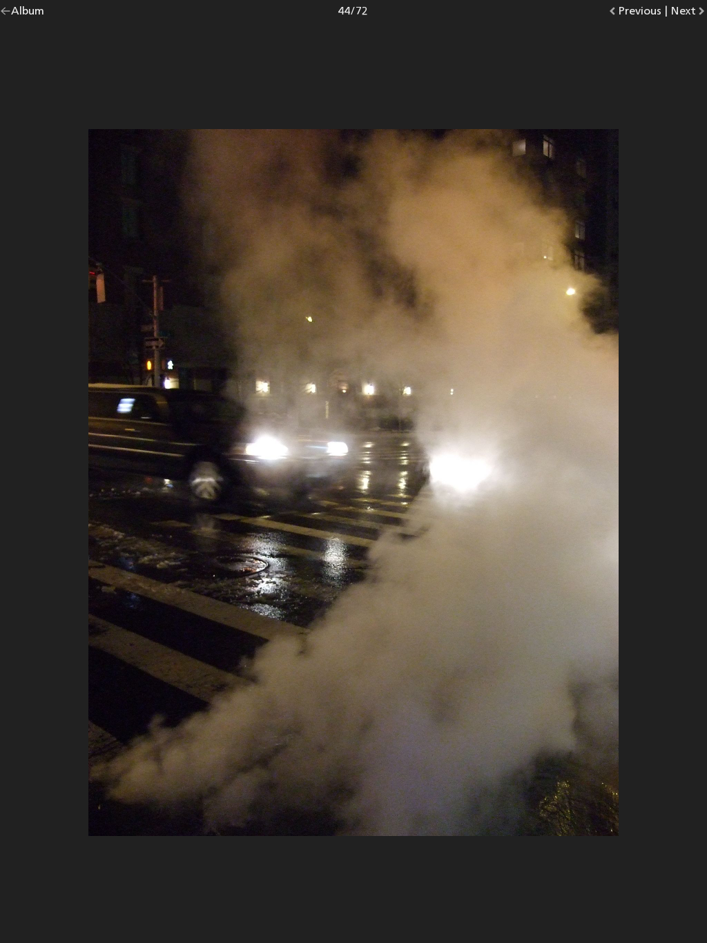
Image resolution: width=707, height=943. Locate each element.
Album (27, 13)
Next (688, 13)
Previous (639, 13)
